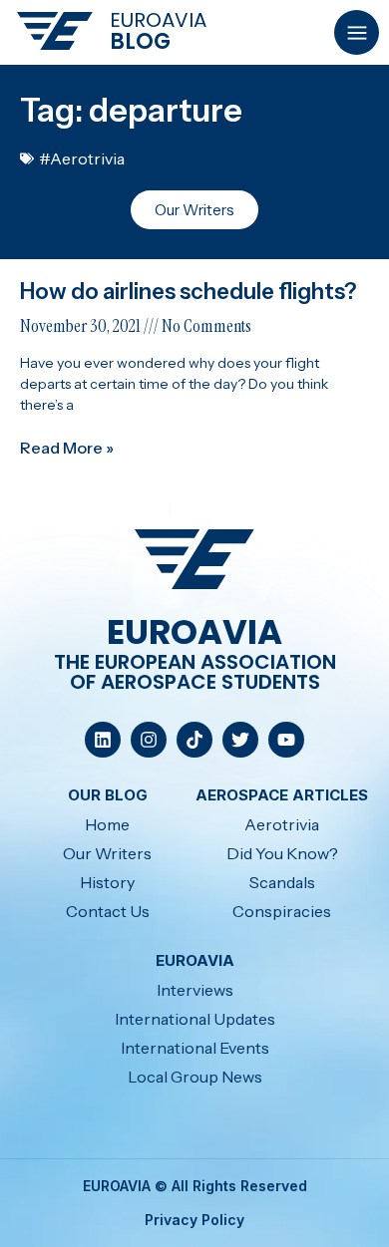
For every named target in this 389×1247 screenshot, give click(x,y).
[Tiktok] (194, 740)
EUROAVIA (158, 20)
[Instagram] (149, 740)
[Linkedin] (103, 740)
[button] (356, 32)
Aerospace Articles (281, 794)
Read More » (67, 448)
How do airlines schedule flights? (188, 291)
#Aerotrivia (82, 158)
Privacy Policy (194, 1219)
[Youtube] (286, 740)
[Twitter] (240, 740)
